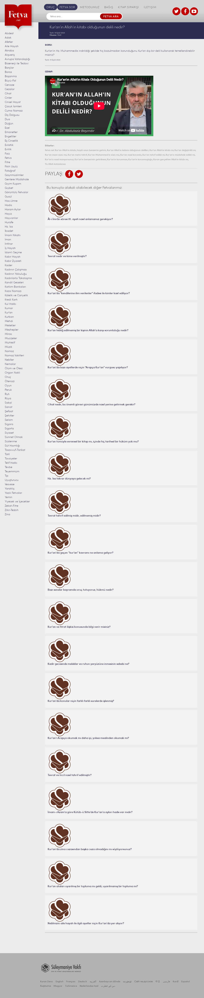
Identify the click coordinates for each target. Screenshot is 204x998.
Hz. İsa (9, 226)
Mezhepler (11, 329)
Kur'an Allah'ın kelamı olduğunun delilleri (128, 150)
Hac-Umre (11, 201)
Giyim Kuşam (13, 183)
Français (70, 982)
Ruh (7, 394)
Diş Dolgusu (12, 115)
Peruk (8, 390)
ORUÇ (50, 7)
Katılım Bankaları (15, 287)
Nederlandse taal (89, 986)
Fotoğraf (10, 171)
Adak (8, 37)
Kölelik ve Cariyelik (16, 295)
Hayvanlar (11, 218)
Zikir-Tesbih (11, 510)
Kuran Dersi (46, 982)
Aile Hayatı (11, 46)
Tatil (7, 454)
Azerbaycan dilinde (109, 982)
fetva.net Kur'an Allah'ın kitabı (60, 150)
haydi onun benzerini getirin (91, 150)
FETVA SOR (67, 7)
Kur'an (9, 312)
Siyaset (9, 433)
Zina (7, 514)
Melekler (10, 325)
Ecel (7, 128)
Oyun (8, 385)
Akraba (9, 50)
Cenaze (9, 85)
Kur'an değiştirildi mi (185, 150)
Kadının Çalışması (16, 269)
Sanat (8, 407)
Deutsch (82, 982)
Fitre (7, 162)
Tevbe (8, 467)
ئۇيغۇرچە (127, 982)
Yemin (8, 497)
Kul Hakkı (10, 304)
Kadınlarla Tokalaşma (18, 278)
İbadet (9, 231)
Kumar (9, 308)
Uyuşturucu (11, 480)
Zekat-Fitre (11, 506)
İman (8, 239)
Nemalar (10, 364)
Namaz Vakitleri (14, 355)
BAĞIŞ (108, 7)
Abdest (9, 33)
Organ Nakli (12, 372)
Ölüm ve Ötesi (14, 368)
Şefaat (9, 411)
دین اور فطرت (108, 986)
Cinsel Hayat (13, 102)
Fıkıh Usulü (11, 166)
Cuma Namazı (14, 110)
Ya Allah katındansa (55, 164)
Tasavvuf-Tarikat (15, 450)
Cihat (8, 93)
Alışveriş (10, 55)
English (59, 982)
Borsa (8, 72)
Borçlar (9, 67)
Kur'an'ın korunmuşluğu (140, 159)
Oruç (8, 377)
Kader (8, 265)
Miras (8, 334)
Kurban (9, 317)
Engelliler (10, 136)
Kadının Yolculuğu (16, 274)
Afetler (9, 42)
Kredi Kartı (11, 299)
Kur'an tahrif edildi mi (153, 155)
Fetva (8, 158)
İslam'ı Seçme (13, 252)
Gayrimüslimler (14, 175)
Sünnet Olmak (14, 437)
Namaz (9, 351)
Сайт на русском (143, 982)
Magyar (58, 986)
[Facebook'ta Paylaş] (69, 174)
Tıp (6, 476)
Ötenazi (10, 381)
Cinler (8, 98)
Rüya (8, 398)
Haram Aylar (13, 209)
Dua (7, 119)
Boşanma (11, 76)
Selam (9, 420)
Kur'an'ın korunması (117, 159)
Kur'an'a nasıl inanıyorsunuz (59, 159)
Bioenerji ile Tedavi (17, 63)
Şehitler (9, 415)
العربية (93, 982)
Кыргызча (45, 986)
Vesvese (10, 484)
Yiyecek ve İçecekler (17, 501)
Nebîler (9, 360)
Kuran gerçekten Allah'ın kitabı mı (170, 159)
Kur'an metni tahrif (77, 155)
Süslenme (11, 441)
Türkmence (71, 986)
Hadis (8, 205)
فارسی (166, 982)
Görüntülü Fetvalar (16, 192)
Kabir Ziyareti (13, 261)
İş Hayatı (10, 248)
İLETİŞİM (150, 7)
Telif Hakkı (11, 463)
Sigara (9, 424)
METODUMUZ (89, 7)
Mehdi (9, 321)
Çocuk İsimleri (13, 106)
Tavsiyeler (11, 458)
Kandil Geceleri (14, 282)
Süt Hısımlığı (12, 445)
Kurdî (175, 982)
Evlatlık (9, 145)
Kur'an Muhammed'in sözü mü (103, 155)
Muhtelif (10, 342)
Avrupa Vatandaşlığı (17, 59)
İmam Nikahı (13, 235)
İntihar (9, 244)
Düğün (9, 123)
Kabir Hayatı (12, 256)
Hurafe (9, 222)
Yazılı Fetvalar (13, 493)
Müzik (8, 347)
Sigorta (9, 428)
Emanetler (11, 132)
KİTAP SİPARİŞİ (128, 7)
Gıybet (9, 188)
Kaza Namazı (13, 291)
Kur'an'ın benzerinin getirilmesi (90, 159)
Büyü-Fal (10, 80)
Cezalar (10, 89)
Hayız (8, 214)
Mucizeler (11, 338)
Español (185, 982)
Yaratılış (9, 488)
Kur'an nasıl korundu (131, 155)
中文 (157, 982)
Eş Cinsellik (11, 141)
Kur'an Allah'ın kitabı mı (161, 150)
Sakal (8, 402)
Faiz (7, 153)
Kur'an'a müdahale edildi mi (180, 155)
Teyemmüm (12, 471)
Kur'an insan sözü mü (56, 155)
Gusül (8, 196)
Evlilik (8, 149)
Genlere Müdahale (17, 179)
